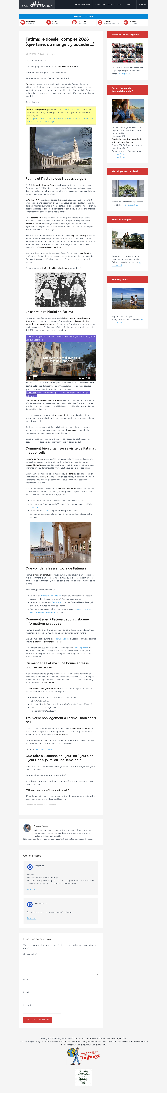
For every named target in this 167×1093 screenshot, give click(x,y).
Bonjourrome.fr (57, 1041)
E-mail (27, 992)
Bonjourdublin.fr (84, 1045)
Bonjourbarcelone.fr (73, 1041)
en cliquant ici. (125, 73)
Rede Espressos (81, 647)
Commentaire (30, 954)
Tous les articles (81, 1038)
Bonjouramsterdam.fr (124, 1041)
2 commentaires (53, 54)
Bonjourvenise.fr (90, 1041)
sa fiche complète (44, 749)
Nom (26, 979)
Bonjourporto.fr (43, 1041)
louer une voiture (72, 109)
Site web (27, 1005)
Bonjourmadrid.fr (68, 1045)
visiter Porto (119, 154)
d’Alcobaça (56, 602)
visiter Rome (119, 157)
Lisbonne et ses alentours (46, 805)
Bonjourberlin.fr (141, 1041)
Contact (102, 1038)
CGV (125, 1038)
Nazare (45, 510)
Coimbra (34, 507)
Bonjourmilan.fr (98, 1045)
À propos (94, 1038)
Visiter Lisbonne (37, 4)
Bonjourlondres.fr (106, 1041)
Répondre (31, 889)
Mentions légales (114, 1038)
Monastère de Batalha (51, 595)
